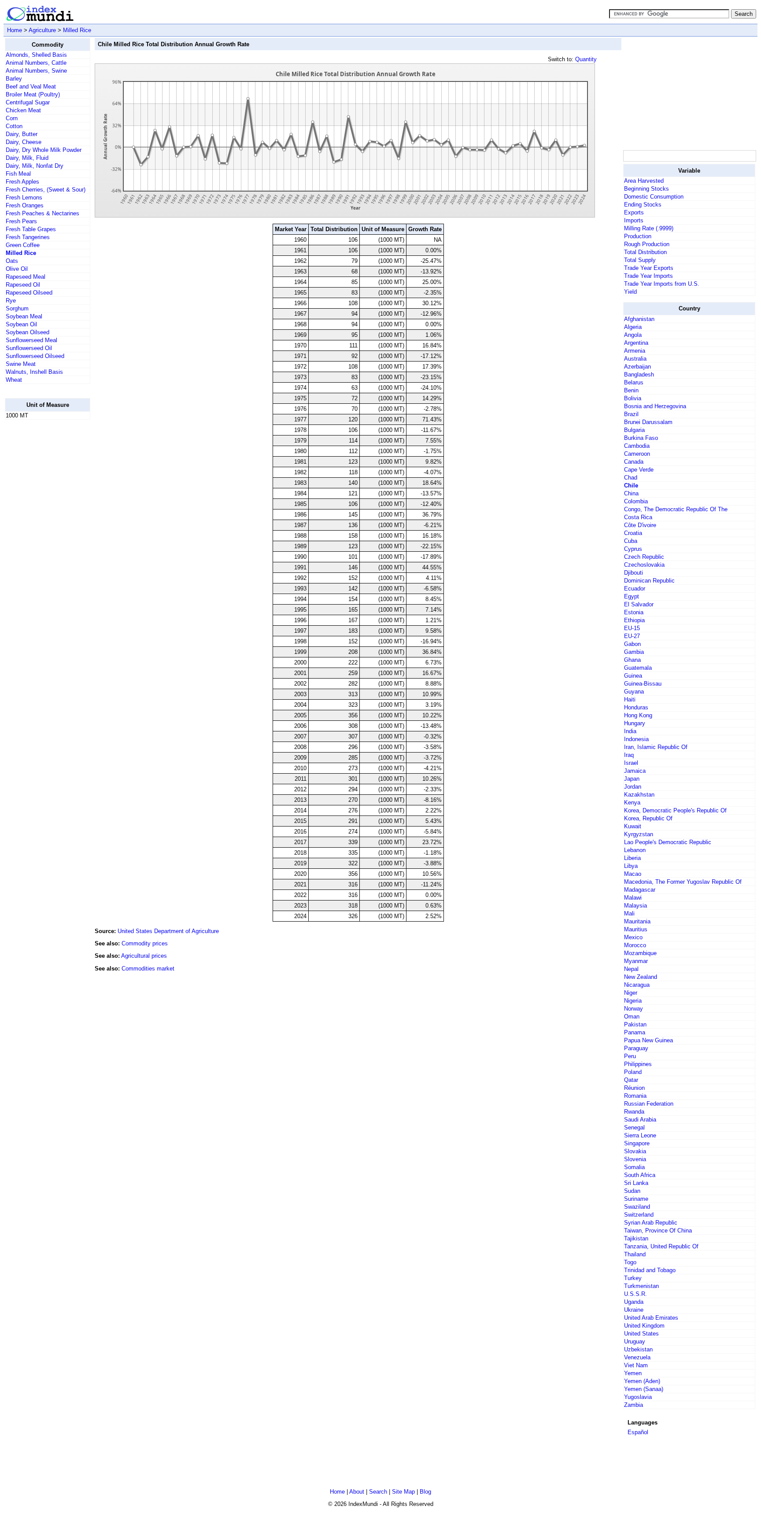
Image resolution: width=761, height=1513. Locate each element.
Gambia (634, 652)
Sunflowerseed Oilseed (35, 356)
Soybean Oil (21, 324)
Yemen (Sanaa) (643, 1389)
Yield (630, 291)
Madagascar (639, 889)
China (631, 493)
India (630, 731)
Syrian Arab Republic (650, 1222)
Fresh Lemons (24, 197)
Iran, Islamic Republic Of (655, 747)
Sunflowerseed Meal (31, 340)
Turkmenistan (641, 1286)
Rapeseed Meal (25, 276)
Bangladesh (639, 374)
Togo (630, 1262)
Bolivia (632, 398)
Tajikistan (636, 1238)
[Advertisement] (40, 559)
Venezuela (637, 1357)
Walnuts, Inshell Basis (34, 372)
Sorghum (17, 308)
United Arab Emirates (651, 1317)
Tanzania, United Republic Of (661, 1246)
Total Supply (640, 260)
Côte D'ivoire (640, 525)
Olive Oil (17, 269)
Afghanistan (639, 319)
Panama (634, 1032)
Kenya (632, 802)
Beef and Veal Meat (31, 86)
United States (641, 1333)
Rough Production (646, 244)
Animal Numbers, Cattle (36, 62)
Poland (633, 1072)
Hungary (634, 723)
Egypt (631, 596)
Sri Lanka (636, 1183)
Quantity (586, 59)
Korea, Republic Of (648, 818)
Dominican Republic (649, 580)
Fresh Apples (22, 181)
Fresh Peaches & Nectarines (42, 213)
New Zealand (640, 977)
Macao (632, 874)
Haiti (629, 699)
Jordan (632, 786)
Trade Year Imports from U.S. (661, 283)
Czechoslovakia (644, 564)
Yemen (633, 1373)
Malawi (633, 897)
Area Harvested (644, 180)
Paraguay (636, 1048)
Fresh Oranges (25, 205)
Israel (631, 763)
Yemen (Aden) (642, 1381)
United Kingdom (644, 1325)
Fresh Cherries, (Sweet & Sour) (45, 189)
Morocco (635, 945)
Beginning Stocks (646, 188)
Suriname (636, 1199)
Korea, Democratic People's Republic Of (675, 810)
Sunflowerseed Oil (29, 348)
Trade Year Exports (648, 268)
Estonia (633, 612)
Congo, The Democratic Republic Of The (676, 509)
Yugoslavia (638, 1397)
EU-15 (632, 628)
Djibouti (633, 572)
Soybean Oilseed (27, 332)
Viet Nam (636, 1365)
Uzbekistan (638, 1349)
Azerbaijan (637, 366)
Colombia (636, 501)
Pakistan (635, 1024)
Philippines (638, 1064)
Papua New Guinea (648, 1040)
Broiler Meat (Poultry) (33, 94)
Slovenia (635, 1159)
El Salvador (639, 604)
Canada (633, 461)
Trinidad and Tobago (650, 1270)
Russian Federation (648, 1103)
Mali (629, 913)
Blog (425, 1491)
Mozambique (640, 953)
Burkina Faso (641, 438)
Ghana (632, 660)
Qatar (631, 1080)
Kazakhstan (639, 794)
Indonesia (636, 739)
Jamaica (635, 771)
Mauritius (635, 929)
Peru (630, 1056)
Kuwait (632, 826)
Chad (630, 477)
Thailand (635, 1254)
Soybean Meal (24, 316)
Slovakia (635, 1151)
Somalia (634, 1167)
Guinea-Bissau (642, 683)
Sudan (632, 1191)
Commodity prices (145, 943)
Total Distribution (645, 252)
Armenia (634, 350)
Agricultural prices (144, 955)
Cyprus (633, 549)
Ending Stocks (642, 204)
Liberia (632, 858)
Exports (634, 212)
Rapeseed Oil (23, 284)
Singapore (637, 1143)
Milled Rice (77, 30)
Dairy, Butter (21, 134)
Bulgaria (634, 430)
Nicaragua (637, 985)
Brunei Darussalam (648, 422)
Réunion (634, 1088)
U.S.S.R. (635, 1294)
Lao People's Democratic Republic (667, 842)
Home (14, 30)
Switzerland (639, 1214)
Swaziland (637, 1206)
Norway (633, 1008)
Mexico (633, 937)
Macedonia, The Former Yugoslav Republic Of (683, 881)
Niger (630, 992)
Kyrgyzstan (638, 834)
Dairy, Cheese (23, 142)
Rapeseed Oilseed (29, 292)
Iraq (629, 755)
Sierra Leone (640, 1135)
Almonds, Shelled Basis (36, 55)
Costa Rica (638, 517)
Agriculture (42, 30)
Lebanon (635, 850)
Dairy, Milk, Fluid (27, 158)
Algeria (633, 327)
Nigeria (633, 1000)
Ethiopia (634, 620)
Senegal (634, 1127)
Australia (635, 358)
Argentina (636, 343)
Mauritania (637, 921)
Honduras (636, 707)
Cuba (630, 541)
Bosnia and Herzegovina (655, 406)
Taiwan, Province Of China (658, 1230)
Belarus (633, 382)
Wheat (14, 379)
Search (378, 1491)
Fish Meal (18, 173)
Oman (631, 1016)
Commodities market (148, 968)
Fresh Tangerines (28, 237)
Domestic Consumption (653, 196)
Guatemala (638, 667)
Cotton (14, 126)
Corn (12, 118)
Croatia (633, 533)
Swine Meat (21, 364)
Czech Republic (644, 557)
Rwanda (634, 1111)
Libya (631, 866)
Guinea (633, 675)
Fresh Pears (21, 221)
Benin (631, 390)
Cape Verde (639, 469)
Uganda (633, 1302)
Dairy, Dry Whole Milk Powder (43, 150)
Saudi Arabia (640, 1119)
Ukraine (633, 1309)
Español (638, 1432)
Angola (633, 335)
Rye (11, 300)
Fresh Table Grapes (31, 229)
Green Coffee (23, 245)
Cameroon (637, 453)
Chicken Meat (23, 110)
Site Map (403, 1491)
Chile (631, 485)
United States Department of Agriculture (168, 931)
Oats (12, 261)
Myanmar (636, 961)
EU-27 (632, 636)
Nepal (631, 969)
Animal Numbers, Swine (36, 70)
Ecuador (634, 588)
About (356, 1491)
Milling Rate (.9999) (648, 228)
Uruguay (634, 1341)
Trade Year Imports (648, 276)
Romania (635, 1095)
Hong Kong (638, 715)
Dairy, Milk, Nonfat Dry (34, 165)
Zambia (633, 1405)
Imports (633, 220)
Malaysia (635, 905)
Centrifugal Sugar (28, 102)
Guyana (634, 691)
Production (637, 236)
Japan (631, 778)
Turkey (633, 1278)
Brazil (631, 414)
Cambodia (637, 446)
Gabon (632, 644)
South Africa (639, 1175)
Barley (14, 78)
